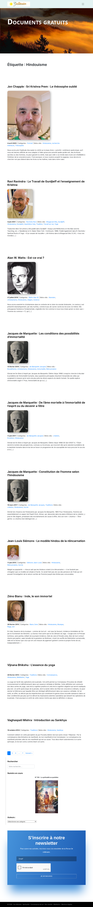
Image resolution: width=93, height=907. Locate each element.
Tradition (39, 224)
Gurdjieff (61, 222)
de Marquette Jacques (37, 367)
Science (36, 300)
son (13, 627)
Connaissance (52, 675)
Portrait (30, 143)
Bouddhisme (11, 369)
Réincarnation (51, 369)
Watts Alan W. (34, 297)
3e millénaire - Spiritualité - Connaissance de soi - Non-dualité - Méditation (36, 904)
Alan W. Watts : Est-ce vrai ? (25, 257)
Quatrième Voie (29, 224)
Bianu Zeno (34, 624)
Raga (9, 627)
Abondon (52, 297)
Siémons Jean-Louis (34, 562)
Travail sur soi (49, 224)
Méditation (20, 677)
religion (30, 300)
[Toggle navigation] (83, 4)
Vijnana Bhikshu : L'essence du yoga (31, 665)
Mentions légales (66, 904)
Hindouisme (47, 143)
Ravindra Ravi (31, 222)
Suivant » (29, 753)
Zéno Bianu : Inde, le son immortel (29, 596)
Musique (60, 624)
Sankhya (60, 730)
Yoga (56, 224)
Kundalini (20, 224)
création (56, 436)
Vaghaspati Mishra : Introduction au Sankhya (37, 720)
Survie (26, 507)
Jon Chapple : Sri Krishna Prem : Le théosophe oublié (42, 86)
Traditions (49, 505)
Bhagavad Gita (51, 222)
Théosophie (19, 145)
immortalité (41, 369)
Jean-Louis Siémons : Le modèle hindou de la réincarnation (46, 541)
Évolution (10, 438)
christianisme (12, 300)
